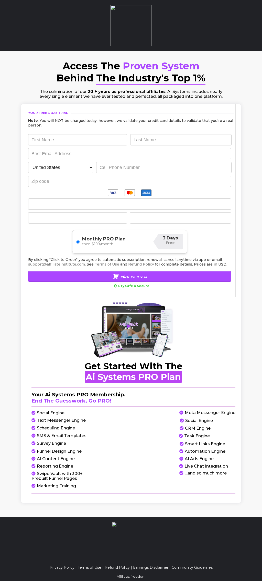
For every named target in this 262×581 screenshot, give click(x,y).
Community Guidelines (192, 567)
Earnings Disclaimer (150, 567)
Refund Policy (117, 567)
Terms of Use (89, 567)
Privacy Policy (62, 567)
